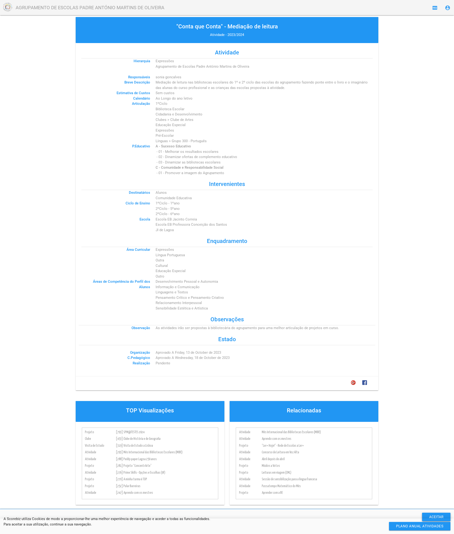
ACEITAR (436, 517)
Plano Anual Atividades (419, 526)
